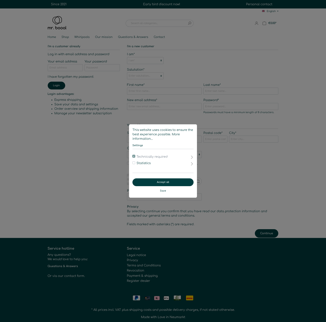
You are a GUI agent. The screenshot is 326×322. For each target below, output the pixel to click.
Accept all (163, 182)
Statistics (144, 163)
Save (163, 191)
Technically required (152, 156)
